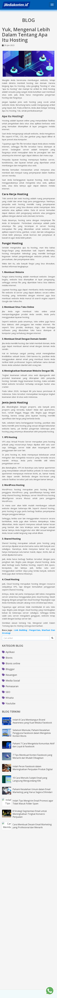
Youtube (10, 703)
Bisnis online (12, 663)
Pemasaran (11, 686)
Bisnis (8, 657)
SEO (7, 692)
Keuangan (11, 674)
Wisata (9, 697)
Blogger (10, 669)
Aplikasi (10, 652)
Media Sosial (12, 680)
